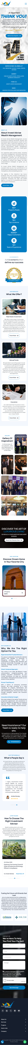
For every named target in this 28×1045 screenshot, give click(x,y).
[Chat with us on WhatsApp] (25, 1041)
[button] (13, 598)
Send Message (14, 987)
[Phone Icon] (3, 1041)
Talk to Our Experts (13, 36)
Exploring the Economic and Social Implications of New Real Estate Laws (13, 866)
